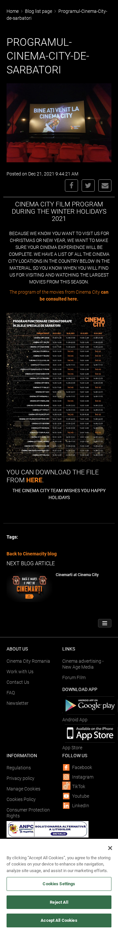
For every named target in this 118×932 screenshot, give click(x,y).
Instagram (82, 777)
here (34, 480)
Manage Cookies (23, 788)
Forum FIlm (74, 677)
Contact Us (18, 682)
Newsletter (18, 703)
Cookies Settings (59, 883)
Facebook (82, 767)
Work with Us (20, 671)
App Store (72, 747)
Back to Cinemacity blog (32, 553)
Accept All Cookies (59, 920)
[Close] (110, 848)
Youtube (80, 796)
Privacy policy (20, 778)
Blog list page (38, 11)
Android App (75, 719)
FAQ (11, 692)
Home (13, 11)
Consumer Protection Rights (28, 812)
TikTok (78, 786)
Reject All (59, 902)
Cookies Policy (21, 799)
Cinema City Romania (28, 661)
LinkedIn (80, 805)
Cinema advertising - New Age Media (83, 664)
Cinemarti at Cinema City (77, 575)
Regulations (19, 767)
